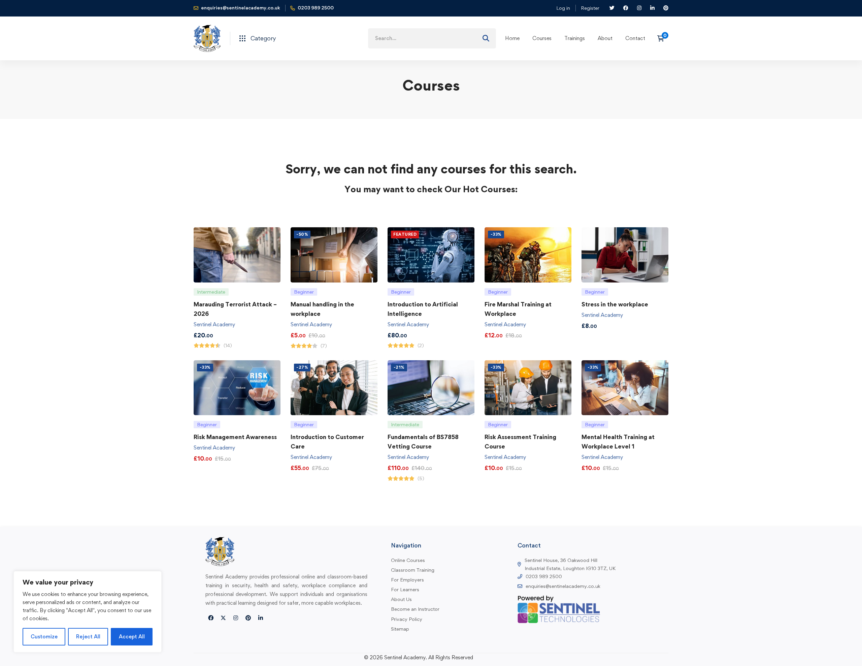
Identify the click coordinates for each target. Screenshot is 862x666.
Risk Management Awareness (235, 436)
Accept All (132, 636)
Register (590, 8)
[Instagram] (235, 617)
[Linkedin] (260, 617)
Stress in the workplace (615, 304)
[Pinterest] (248, 617)
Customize (44, 636)
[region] (87, 612)
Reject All (88, 636)
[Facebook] (210, 617)
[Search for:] (432, 38)
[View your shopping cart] (663, 38)
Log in (563, 8)
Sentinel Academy (214, 324)
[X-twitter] (223, 617)
